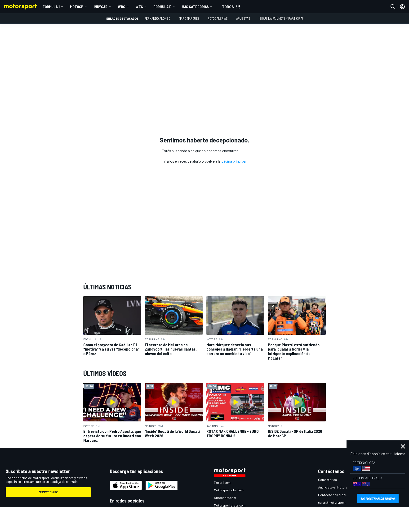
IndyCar (100, 6)
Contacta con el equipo (334, 495)
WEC (139, 6)
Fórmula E (162, 6)
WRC (121, 6)
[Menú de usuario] (402, 6)
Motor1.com (222, 482)
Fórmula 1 (51, 6)
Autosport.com (225, 498)
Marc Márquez (189, 18)
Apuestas (243, 18)
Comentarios (327, 480)
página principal (233, 161)
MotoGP (76, 6)
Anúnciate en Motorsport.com (339, 487)
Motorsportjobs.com (229, 490)
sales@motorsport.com (335, 502)
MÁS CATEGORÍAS (195, 6)
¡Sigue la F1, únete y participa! (281, 18)
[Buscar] (393, 6)
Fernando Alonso (157, 18)
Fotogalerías (218, 18)
